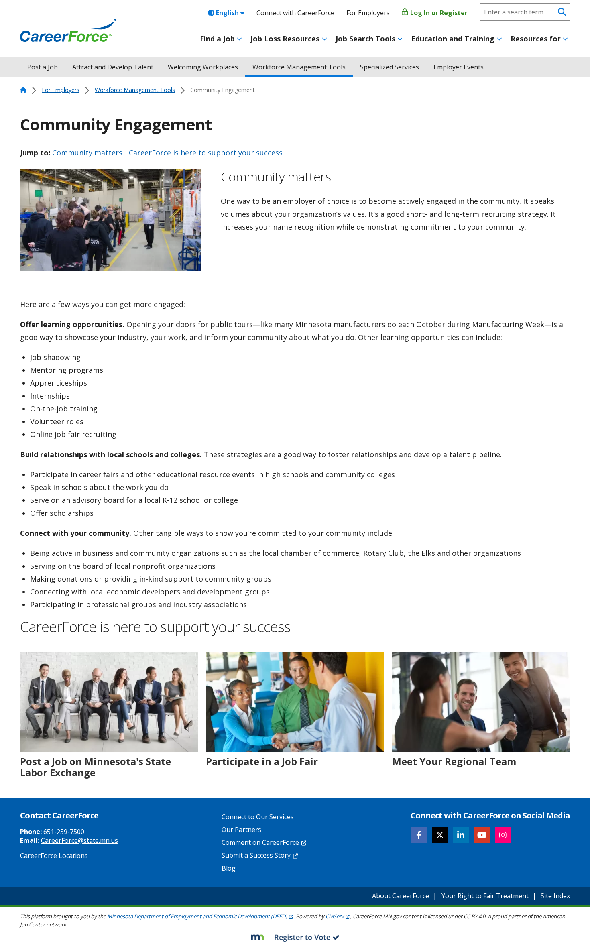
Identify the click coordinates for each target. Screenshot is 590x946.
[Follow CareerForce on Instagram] (503, 835)
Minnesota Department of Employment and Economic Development (197, 916)
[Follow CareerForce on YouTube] (482, 835)
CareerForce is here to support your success (206, 152)
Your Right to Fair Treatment (485, 895)
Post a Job (42, 67)
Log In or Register (438, 12)
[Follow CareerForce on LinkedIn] (461, 835)
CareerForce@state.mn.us (79, 840)
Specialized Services (389, 67)
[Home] (68, 30)
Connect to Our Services (258, 816)
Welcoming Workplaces (203, 67)
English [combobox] (227, 12)
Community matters (87, 152)
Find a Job (217, 38)
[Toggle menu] (239, 39)
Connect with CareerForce (295, 12)
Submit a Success (256, 855)
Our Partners (241, 829)
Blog (229, 868)
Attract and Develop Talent (112, 67)
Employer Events (458, 67)
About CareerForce (400, 895)
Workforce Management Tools (299, 67)
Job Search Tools (365, 38)
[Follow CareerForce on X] (440, 835)
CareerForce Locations (54, 855)
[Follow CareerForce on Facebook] (419, 835)
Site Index (555, 895)
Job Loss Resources (284, 38)
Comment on (260, 842)
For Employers (368, 12)
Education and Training (452, 38)
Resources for (536, 38)
